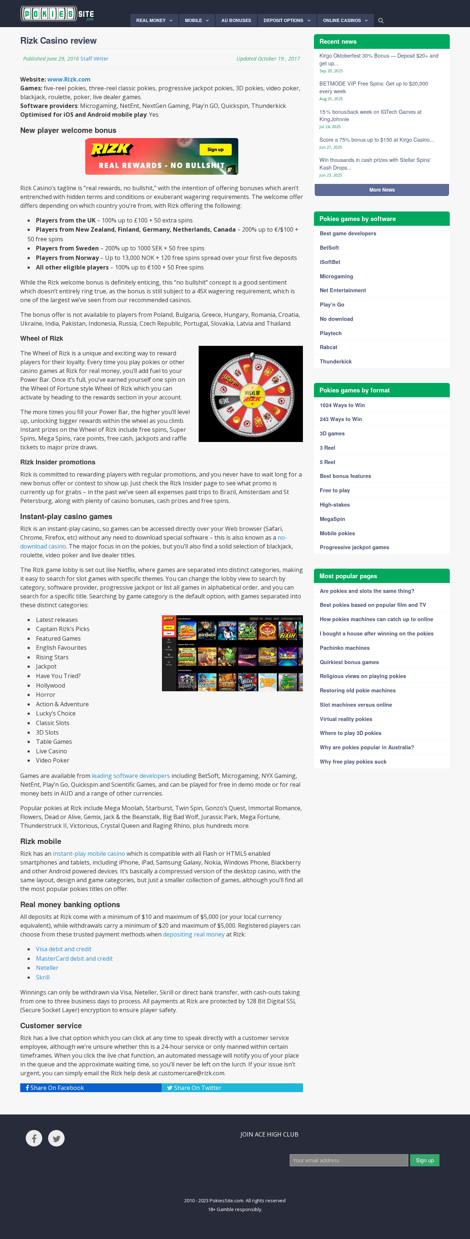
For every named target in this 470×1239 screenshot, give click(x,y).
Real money (151, 20)
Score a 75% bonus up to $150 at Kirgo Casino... (376, 139)
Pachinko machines (345, 647)
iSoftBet (330, 261)
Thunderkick (336, 361)
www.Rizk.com (69, 79)
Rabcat (328, 347)
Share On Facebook (56, 1088)
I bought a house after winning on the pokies (377, 633)
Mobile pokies (337, 533)
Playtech (331, 333)
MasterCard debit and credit (74, 958)
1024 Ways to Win (342, 405)
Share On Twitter (197, 1088)
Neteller (47, 968)
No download (336, 318)
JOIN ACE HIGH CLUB (270, 1134)
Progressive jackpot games (354, 547)
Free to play (335, 490)
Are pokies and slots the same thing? (367, 590)
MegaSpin (332, 518)
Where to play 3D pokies (351, 732)
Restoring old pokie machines (358, 690)
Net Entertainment (343, 290)
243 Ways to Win (341, 419)
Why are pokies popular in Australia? (367, 747)
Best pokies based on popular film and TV (373, 604)
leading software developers (131, 776)
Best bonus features (345, 475)
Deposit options (283, 20)
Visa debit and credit (63, 949)
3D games (332, 433)
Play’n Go (332, 304)
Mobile (193, 20)
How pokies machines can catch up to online (376, 619)
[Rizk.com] (161, 156)
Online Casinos (342, 20)
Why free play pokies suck (353, 761)
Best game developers (348, 233)
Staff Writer (94, 58)
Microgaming (336, 276)
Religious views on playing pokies (363, 676)
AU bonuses (236, 20)
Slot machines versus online (356, 704)
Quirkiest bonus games (349, 662)
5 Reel (327, 461)
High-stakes (335, 504)
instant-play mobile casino (89, 853)
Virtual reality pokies (346, 718)
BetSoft (329, 247)
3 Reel (327, 447)
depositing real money (194, 934)
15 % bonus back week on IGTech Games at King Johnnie (370, 115)
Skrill (43, 977)
